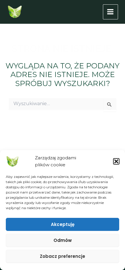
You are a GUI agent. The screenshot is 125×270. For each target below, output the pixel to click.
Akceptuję (62, 224)
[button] (116, 161)
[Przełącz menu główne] (110, 12)
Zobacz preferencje (62, 256)
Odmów (62, 240)
